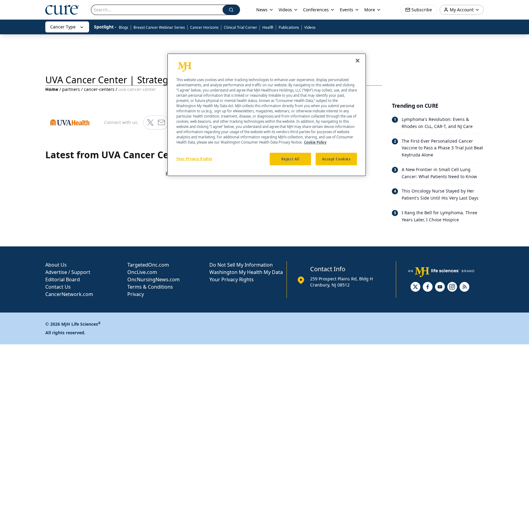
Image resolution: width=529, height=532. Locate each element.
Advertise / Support (67, 272)
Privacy (135, 294)
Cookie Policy (315, 142)
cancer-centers (99, 89)
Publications (289, 27)
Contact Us (58, 286)
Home (51, 89)
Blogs (123, 27)
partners (71, 89)
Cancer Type (63, 27)
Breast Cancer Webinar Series (159, 27)
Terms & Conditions (150, 286)
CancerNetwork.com (69, 294)
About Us (56, 264)
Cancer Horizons (204, 27)
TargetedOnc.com (148, 264)
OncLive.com (142, 272)
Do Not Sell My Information (241, 264)
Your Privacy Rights (231, 279)
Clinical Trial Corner (240, 27)
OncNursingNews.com (153, 279)
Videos (310, 27)
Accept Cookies (336, 159)
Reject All (290, 159)
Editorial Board (62, 279)
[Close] (357, 60)
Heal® (267, 27)
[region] (266, 114)
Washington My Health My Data (246, 272)
